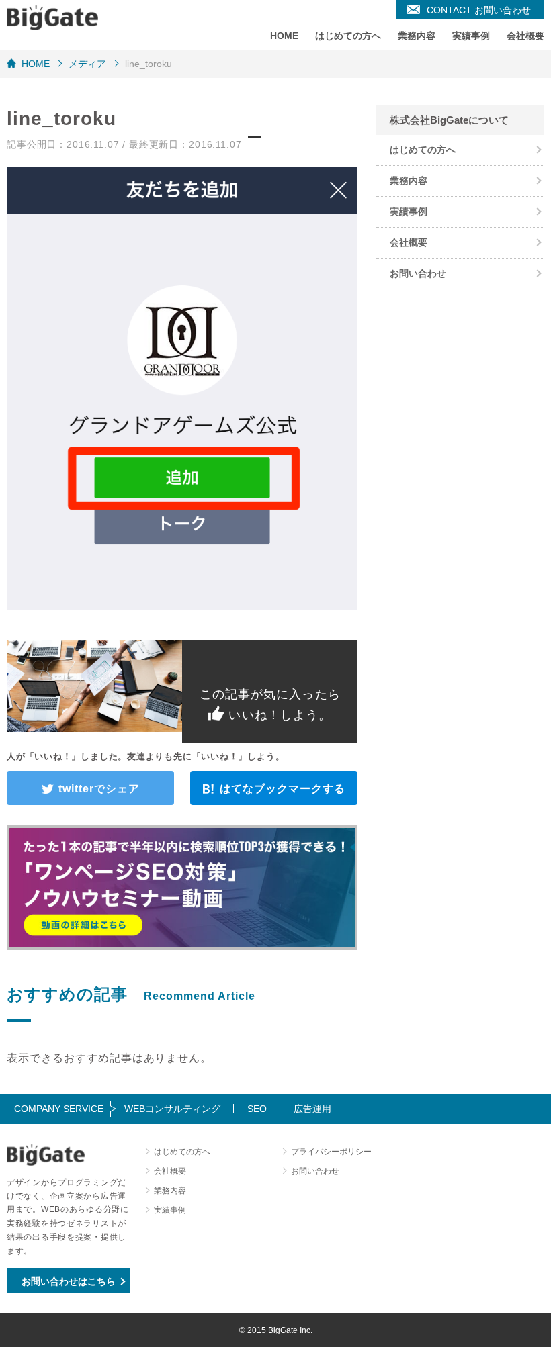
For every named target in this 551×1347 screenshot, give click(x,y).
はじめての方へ (348, 35)
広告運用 (312, 1108)
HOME (284, 35)
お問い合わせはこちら (69, 1281)
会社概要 (525, 35)
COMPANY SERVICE (58, 1108)
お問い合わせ (418, 273)
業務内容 (416, 35)
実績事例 (471, 35)
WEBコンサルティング (172, 1108)
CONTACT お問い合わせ (479, 10)
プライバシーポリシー (331, 1151)
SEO (257, 1108)
